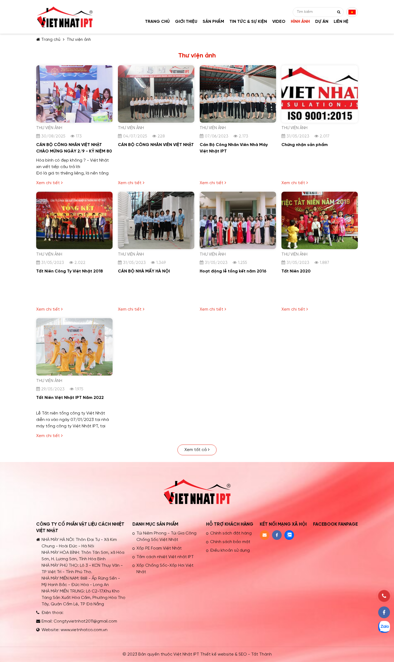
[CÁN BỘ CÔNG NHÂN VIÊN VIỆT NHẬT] (156, 68)
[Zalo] (384, 627)
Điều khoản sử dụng (230, 550)
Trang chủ (50, 40)
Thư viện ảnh (79, 40)
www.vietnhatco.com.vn (84, 630)
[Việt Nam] (352, 12)
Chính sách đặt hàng (231, 533)
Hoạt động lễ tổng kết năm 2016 (233, 271)
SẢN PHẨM (213, 21)
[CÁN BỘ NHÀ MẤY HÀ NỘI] (156, 194)
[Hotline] (384, 596)
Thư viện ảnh (49, 128)
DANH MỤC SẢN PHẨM (155, 524)
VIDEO (278, 21)
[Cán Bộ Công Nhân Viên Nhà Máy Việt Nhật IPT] (238, 68)
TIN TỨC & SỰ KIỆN (248, 21)
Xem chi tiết (48, 183)
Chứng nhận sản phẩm (304, 145)
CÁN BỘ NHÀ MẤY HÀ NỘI (144, 271)
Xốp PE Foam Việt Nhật (159, 548)
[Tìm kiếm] (339, 12)
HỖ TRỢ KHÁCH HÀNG (229, 524)
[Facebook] (384, 612)
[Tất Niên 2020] (319, 194)
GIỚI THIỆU (186, 21)
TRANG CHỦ (157, 21)
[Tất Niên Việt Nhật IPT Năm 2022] (74, 321)
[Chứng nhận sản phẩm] (319, 68)
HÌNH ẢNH (300, 21)
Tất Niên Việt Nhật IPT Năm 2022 (70, 397)
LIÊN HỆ (341, 21)
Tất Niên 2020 (296, 271)
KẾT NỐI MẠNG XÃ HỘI (283, 524)
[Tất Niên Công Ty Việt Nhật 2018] (74, 194)
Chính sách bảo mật (230, 542)
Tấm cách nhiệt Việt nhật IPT (165, 557)
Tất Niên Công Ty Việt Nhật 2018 (69, 271)
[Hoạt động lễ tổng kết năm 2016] (238, 194)
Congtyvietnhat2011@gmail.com (85, 621)
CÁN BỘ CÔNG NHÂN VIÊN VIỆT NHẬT (156, 145)
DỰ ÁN (321, 21)
